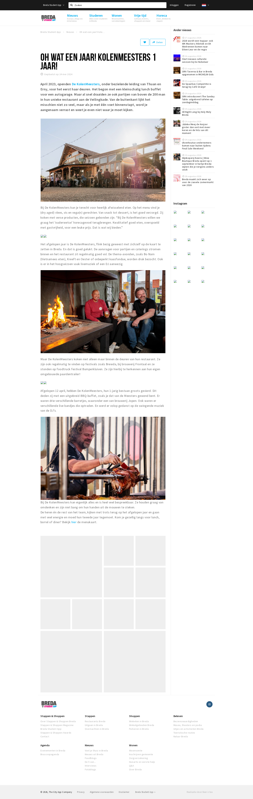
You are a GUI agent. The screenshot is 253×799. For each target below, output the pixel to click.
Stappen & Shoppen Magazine (56, 725)
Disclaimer (124, 792)
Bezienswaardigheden (185, 721)
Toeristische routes (184, 732)
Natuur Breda (180, 736)
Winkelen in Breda (139, 721)
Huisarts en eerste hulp (142, 761)
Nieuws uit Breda (94, 754)
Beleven (178, 716)
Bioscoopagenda (49, 754)
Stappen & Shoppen (52, 716)
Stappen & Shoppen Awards (55, 732)
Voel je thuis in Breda (96, 750)
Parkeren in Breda (139, 728)
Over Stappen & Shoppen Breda (58, 721)
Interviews (91, 765)
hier (73, 522)
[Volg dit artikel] (144, 42)
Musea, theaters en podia (187, 725)
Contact (44, 736)
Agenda (45, 745)
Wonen (133, 745)
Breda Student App (52, 5)
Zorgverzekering (138, 758)
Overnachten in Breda (97, 728)
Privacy (81, 792)
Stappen (90, 716)
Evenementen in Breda (52, 750)
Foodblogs (91, 758)
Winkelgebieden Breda (141, 725)
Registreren (190, 5)
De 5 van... (90, 761)
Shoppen (134, 716)
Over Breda (135, 769)
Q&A (131, 765)
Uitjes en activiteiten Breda (188, 728)
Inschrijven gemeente (141, 754)
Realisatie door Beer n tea (200, 792)
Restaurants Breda (95, 721)
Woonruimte (136, 750)
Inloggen (174, 5)
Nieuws (89, 745)
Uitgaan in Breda (94, 725)
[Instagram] (209, 704)
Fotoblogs (90, 769)
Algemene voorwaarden (102, 792)
